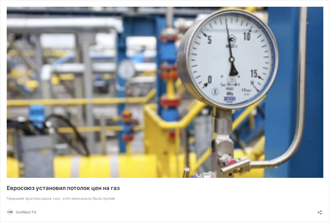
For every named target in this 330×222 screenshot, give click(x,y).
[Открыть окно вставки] (319, 211)
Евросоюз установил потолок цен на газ (63, 188)
